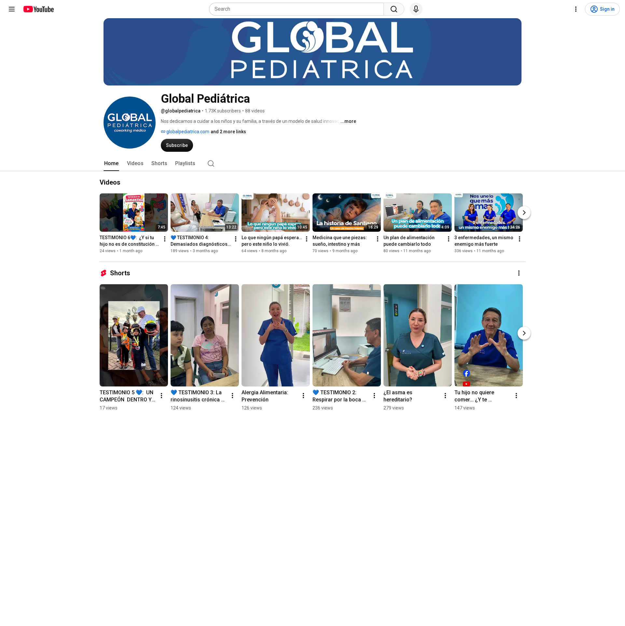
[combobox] (298, 9)
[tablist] (312, 163)
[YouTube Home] (38, 9)
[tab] (111, 163)
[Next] (524, 212)
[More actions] (164, 238)
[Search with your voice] (416, 9)
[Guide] (12, 9)
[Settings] (576, 9)
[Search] (393, 9)
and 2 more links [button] (228, 131)
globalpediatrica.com (187, 131)
